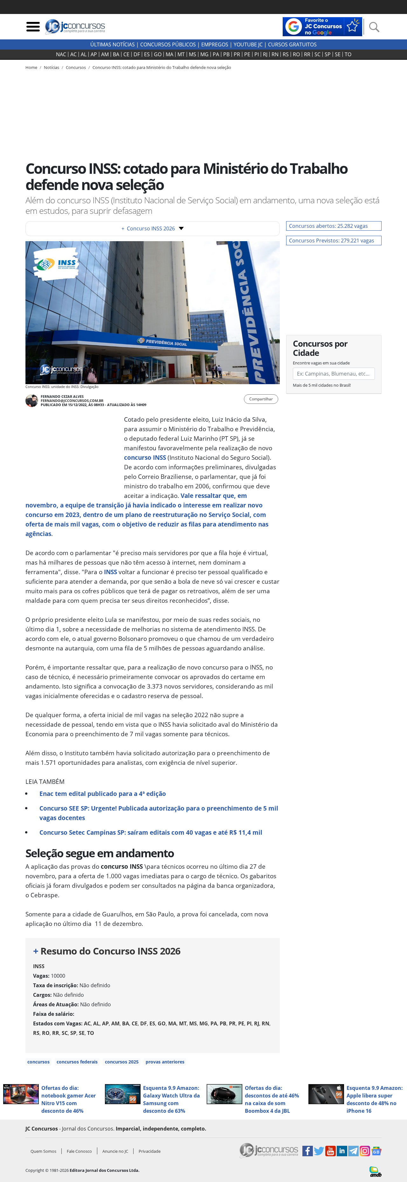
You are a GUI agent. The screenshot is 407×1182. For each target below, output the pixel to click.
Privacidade (150, 1151)
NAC (61, 54)
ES (147, 54)
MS (192, 54)
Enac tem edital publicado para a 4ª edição (102, 793)
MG (204, 54)
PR (237, 54)
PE (247, 54)
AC (73, 54)
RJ (265, 54)
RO (296, 54)
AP (94, 54)
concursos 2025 (122, 1062)
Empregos (214, 44)
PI (256, 54)
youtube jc (248, 44)
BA (116, 54)
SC (317, 54)
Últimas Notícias (112, 44)
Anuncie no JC (115, 1151)
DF (137, 54)
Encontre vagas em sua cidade (321, 363)
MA (169, 54)
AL (83, 54)
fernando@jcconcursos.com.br (72, 400)
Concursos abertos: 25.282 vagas (328, 225)
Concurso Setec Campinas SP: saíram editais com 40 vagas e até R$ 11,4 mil (150, 832)
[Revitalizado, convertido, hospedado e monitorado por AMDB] (375, 1171)
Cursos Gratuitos (292, 44)
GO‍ (158, 54)
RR (307, 54)
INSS (110, 571)
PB (226, 54)
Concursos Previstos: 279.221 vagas (331, 240)
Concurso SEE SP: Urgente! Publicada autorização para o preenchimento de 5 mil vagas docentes (158, 813)
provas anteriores (165, 1062)
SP (328, 54)
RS (286, 54)
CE (126, 54)
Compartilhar (261, 399)
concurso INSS (145, 457)
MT (181, 54)
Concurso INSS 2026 (148, 228)
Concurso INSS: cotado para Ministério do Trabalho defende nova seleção (162, 67)
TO (348, 54)
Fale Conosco (79, 1151)
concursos (38, 1062)
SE (338, 54)
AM (105, 54)
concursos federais (77, 1062)
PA (216, 54)
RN (275, 54)
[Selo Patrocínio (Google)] (322, 26)
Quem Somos (43, 1151)
